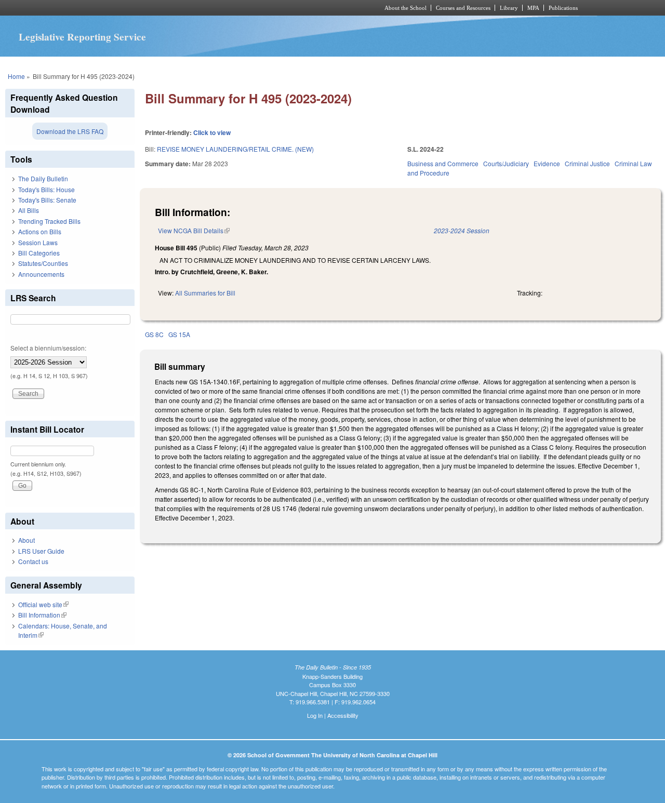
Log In (315, 715)
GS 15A (179, 334)
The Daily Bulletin (43, 178)
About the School (405, 8)
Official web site (43, 604)
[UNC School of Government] (195, 8)
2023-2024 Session (461, 230)
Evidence (547, 163)
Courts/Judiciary (506, 163)
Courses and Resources (463, 8)
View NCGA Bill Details (194, 230)
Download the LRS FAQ (69, 131)
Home (16, 76)
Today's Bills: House (46, 189)
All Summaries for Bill (205, 292)
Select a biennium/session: (48, 347)
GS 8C (154, 334)
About (26, 540)
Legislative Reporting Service (82, 37)
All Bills (28, 210)
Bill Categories (39, 252)
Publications (563, 8)
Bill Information (42, 614)
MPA (533, 8)
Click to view (212, 132)
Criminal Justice (587, 163)
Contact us (33, 561)
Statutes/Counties (43, 263)
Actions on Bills (39, 231)
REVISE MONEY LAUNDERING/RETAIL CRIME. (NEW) (235, 148)
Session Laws (38, 242)
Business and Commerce (442, 163)
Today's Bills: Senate (47, 199)
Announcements (41, 274)
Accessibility (342, 715)
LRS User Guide (41, 550)
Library (509, 8)
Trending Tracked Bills (49, 221)
